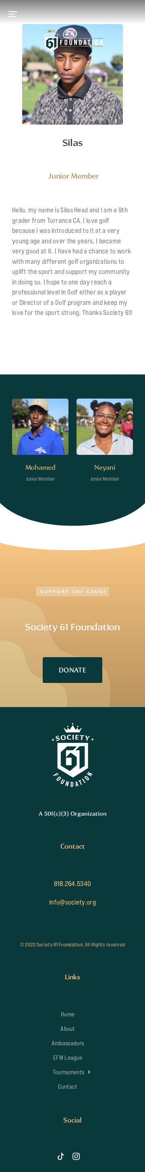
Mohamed (40, 467)
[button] (13, 14)
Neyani (104, 467)
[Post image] (40, 427)
